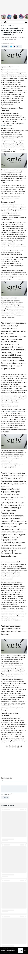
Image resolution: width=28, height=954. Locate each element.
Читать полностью (14, 840)
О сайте (2, 928)
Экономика (11, 25)
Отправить (5, 797)
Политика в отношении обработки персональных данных (12, 936)
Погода (2, 926)
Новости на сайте (4, 920)
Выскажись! (5, 46)
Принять (20, 950)
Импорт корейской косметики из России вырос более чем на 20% (14, 812)
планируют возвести (12, 411)
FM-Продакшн (4, 921)
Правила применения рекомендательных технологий (11, 934)
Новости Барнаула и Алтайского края (8, 932)
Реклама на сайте (4, 925)
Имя (2, 780)
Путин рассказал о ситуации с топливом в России (14, 885)
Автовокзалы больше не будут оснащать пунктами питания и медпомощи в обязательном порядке (12, 848)
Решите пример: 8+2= (6, 794)
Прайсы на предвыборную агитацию (8, 930)
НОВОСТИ (3, 25)
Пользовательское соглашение (7, 923)
